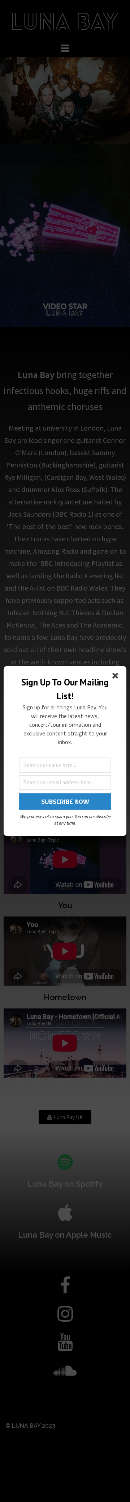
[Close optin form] (116, 677)
